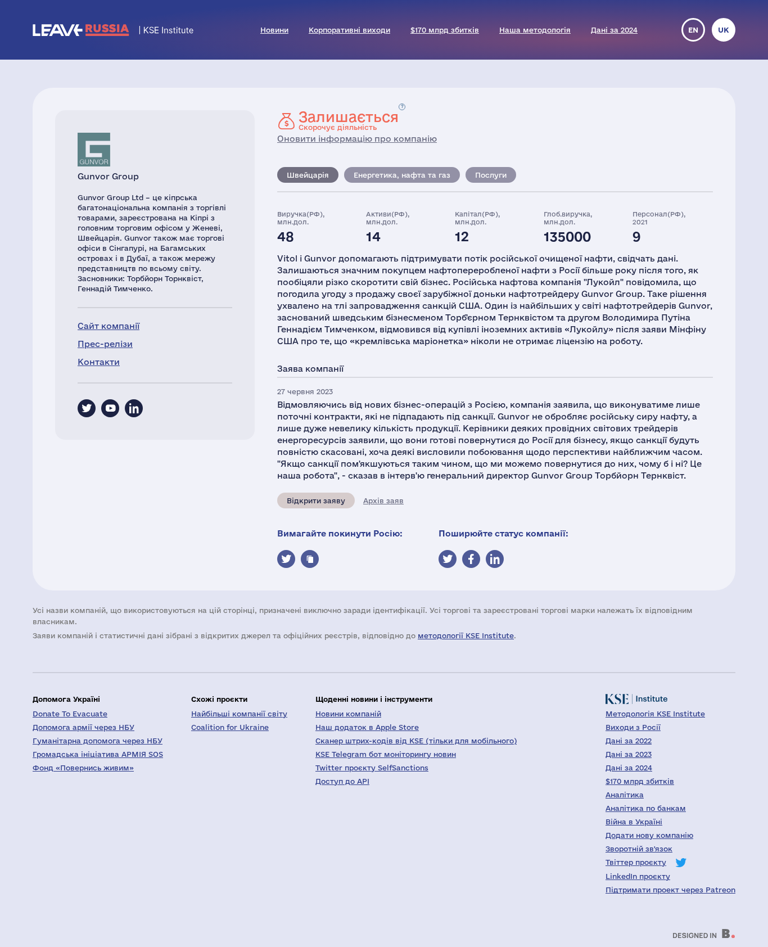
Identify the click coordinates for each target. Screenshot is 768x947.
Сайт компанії (108, 326)
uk (723, 30)
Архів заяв (383, 500)
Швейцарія (308, 175)
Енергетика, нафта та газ (402, 175)
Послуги (491, 175)
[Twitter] (87, 408)
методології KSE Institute (466, 635)
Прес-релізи (105, 344)
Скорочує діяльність (349, 120)
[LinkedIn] (134, 408)
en (693, 30)
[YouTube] (110, 408)
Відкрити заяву (316, 500)
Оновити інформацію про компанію (357, 138)
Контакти (99, 362)
